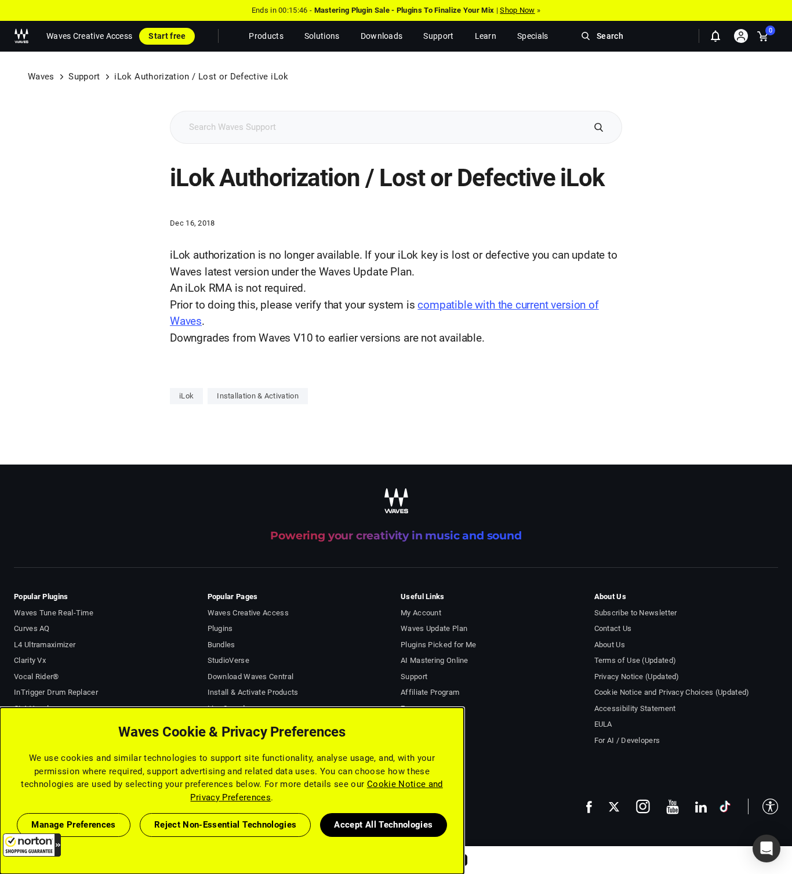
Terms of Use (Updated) (635, 660)
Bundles (221, 644)
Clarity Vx (30, 660)
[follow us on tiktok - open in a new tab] (725, 806)
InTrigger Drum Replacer (56, 692)
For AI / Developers (627, 740)
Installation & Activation (258, 395)
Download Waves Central (251, 676)
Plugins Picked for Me (438, 644)
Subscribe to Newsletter (635, 612)
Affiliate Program (430, 692)
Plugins (220, 628)
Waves (41, 76)
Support (84, 76)
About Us (609, 644)
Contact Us (613, 628)
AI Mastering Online (434, 660)
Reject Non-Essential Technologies (225, 824)
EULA (603, 724)
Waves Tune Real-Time (53, 612)
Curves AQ (32, 628)
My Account (421, 612)
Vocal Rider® (36, 676)
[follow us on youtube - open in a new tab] (672, 806)
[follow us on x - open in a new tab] (614, 807)
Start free (167, 36)
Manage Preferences (73, 824)
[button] (32, 845)
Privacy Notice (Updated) (637, 676)
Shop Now (517, 10)
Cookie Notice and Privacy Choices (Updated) (672, 692)
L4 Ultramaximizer (44, 644)
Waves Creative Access (89, 36)
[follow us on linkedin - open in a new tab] (701, 807)
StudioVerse (228, 660)
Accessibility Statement (635, 708)
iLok (186, 395)
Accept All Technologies (383, 824)
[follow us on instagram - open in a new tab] (643, 806)
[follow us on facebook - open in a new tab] (589, 806)
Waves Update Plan (434, 628)
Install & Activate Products (253, 692)
